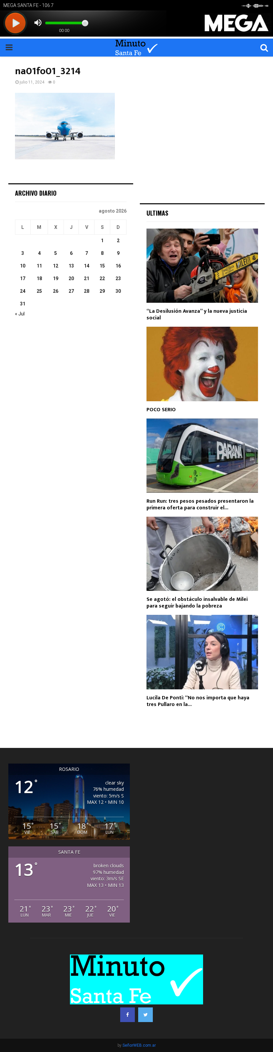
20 (71, 278)
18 (39, 278)
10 (22, 265)
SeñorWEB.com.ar (139, 1045)
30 (118, 291)
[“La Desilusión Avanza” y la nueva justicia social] (202, 266)
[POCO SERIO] (202, 364)
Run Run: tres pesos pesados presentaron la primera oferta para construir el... (200, 504)
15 (102, 265)
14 (86, 265)
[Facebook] (127, 1014)
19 (55, 278)
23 (118, 278)
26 (55, 291)
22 (102, 278)
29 (102, 291)
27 (71, 291)
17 (22, 278)
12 (55, 265)
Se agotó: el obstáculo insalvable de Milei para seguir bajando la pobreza (197, 603)
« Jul (20, 313)
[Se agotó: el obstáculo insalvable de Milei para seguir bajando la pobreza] (202, 554)
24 (22, 291)
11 (39, 265)
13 (71, 265)
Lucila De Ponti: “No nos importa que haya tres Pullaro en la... (197, 701)
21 (86, 278)
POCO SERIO (161, 409)
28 (86, 291)
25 (39, 291)
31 (22, 303)
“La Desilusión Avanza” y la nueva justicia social (196, 314)
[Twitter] (145, 1014)
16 (118, 265)
